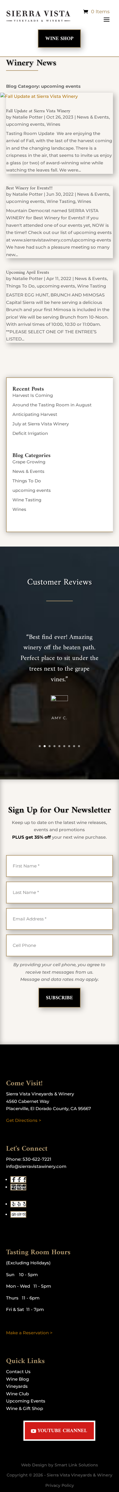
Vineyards (17, 1386)
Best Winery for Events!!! (29, 188)
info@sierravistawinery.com (36, 1166)
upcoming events (25, 124)
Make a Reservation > (29, 1332)
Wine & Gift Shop (24, 1408)
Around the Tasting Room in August (52, 405)
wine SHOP (59, 38)
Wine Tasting (61, 201)
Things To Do (20, 286)
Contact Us (18, 1371)
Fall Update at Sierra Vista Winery (38, 111)
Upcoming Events (25, 1401)
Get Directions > (23, 1120)
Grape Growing (28, 462)
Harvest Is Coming (32, 395)
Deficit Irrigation (30, 433)
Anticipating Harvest (34, 414)
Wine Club (17, 1393)
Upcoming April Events (27, 273)
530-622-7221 (37, 1159)
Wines (53, 124)
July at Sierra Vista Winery (40, 424)
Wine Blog (17, 1379)
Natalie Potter (27, 117)
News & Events (93, 117)
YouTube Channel (62, 1430)
